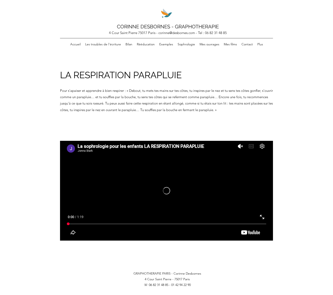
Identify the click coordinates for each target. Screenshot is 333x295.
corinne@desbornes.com (176, 33)
